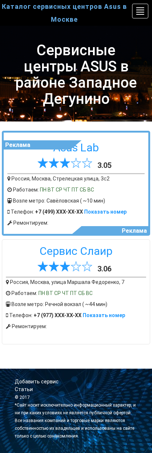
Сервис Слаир (76, 251)
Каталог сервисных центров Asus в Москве (64, 13)
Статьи (24, 389)
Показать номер (105, 212)
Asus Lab (76, 147)
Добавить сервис (37, 381)
